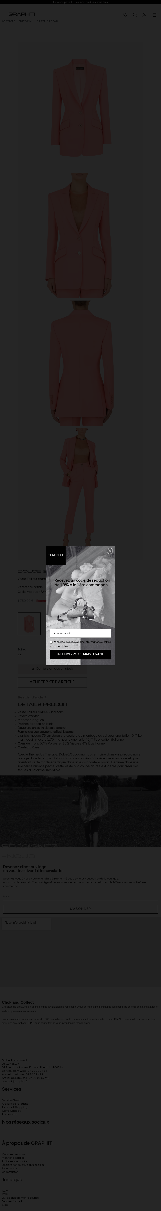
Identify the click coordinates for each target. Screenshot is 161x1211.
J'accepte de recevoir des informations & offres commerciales (80, 644)
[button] (110, 551)
